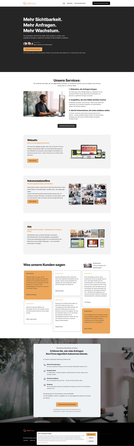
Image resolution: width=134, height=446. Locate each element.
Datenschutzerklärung (43, 443)
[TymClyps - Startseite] (29, 3)
